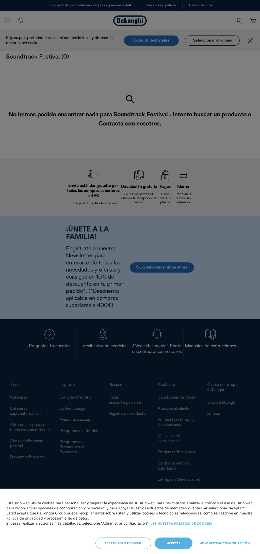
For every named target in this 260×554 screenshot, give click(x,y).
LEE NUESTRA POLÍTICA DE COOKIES (181, 523)
